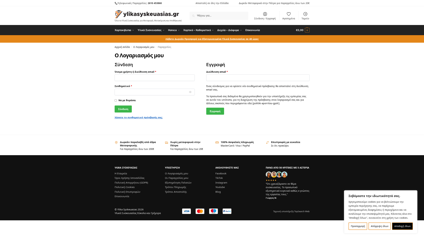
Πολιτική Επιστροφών (127, 191)
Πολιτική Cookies (125, 187)
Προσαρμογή (358, 226)
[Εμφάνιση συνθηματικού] (190, 92)
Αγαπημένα (288, 18)
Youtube (220, 187)
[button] (302, 30)
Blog (218, 191)
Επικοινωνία (122, 196)
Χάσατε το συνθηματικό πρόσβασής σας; (139, 117)
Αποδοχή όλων (402, 226)
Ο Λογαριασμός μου (143, 47)
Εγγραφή (215, 111)
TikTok (219, 178)
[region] (380, 211)
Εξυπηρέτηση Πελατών (178, 182)
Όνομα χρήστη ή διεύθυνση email (142, 71)
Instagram (221, 182)
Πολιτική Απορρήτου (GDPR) (131, 182)
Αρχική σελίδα (122, 47)
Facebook (220, 173)
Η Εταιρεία (121, 173)
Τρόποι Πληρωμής (175, 187)
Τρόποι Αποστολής (176, 191)
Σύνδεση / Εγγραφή (265, 18)
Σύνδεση (123, 109)
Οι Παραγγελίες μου (176, 178)
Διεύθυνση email (223, 71)
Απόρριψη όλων (380, 226)
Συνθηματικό (130, 86)
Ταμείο (305, 18)
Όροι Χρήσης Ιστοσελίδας (129, 178)
